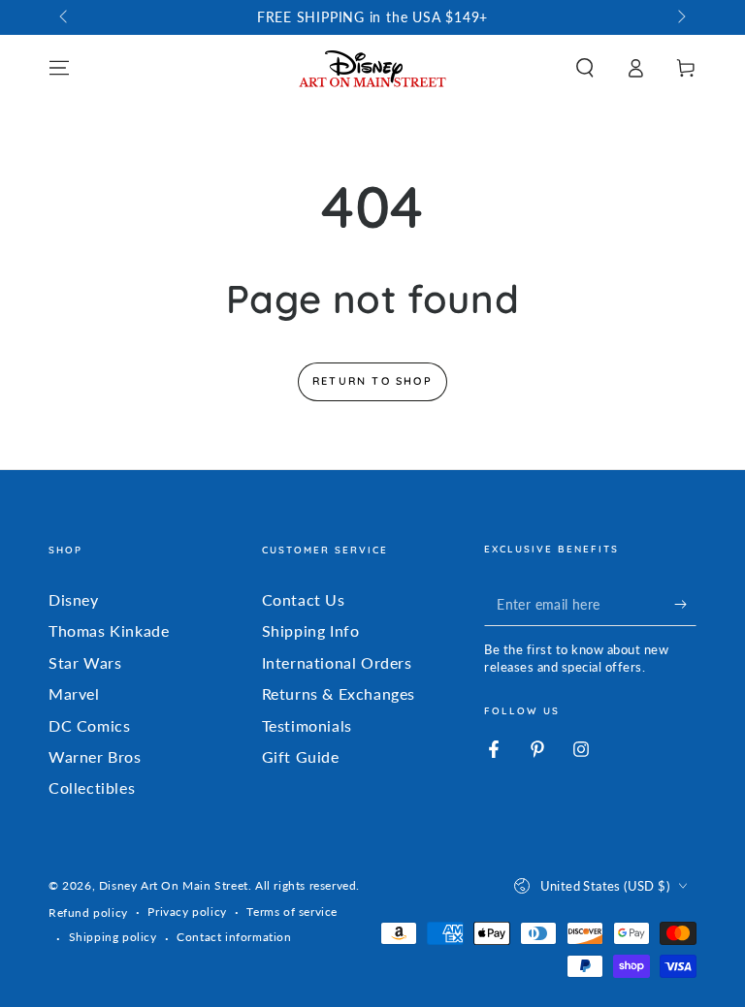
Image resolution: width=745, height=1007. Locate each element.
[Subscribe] (685, 603)
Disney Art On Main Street (173, 885)
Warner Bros (95, 756)
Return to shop (372, 381)
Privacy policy (186, 911)
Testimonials (307, 725)
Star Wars (85, 662)
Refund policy (88, 912)
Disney (74, 599)
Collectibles (92, 787)
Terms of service (292, 911)
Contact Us (303, 599)
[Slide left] (65, 17)
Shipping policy (113, 936)
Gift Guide (301, 756)
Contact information (234, 936)
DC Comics (89, 725)
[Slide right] (680, 17)
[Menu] (59, 68)
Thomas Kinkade (109, 630)
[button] (585, 68)
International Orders (337, 662)
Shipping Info (311, 630)
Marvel (74, 693)
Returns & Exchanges (338, 693)
